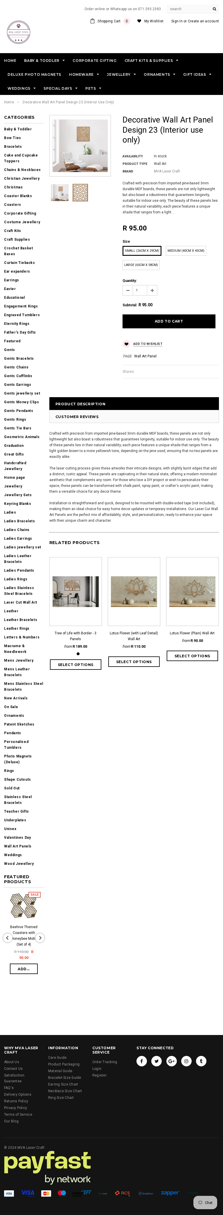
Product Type (135, 164)
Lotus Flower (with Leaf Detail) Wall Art (134, 636)
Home (9, 102)
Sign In (177, 21)
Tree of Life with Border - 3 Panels (75, 636)
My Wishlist (154, 21)
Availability (133, 156)
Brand (128, 171)
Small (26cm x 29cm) (142, 251)
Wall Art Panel (145, 356)
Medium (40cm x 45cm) (186, 251)
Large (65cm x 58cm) (141, 265)
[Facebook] (141, 1061)
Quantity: (130, 281)
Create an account (203, 21)
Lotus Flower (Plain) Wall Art (192, 633)
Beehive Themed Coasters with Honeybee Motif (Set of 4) (23, 935)
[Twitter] (156, 1061)
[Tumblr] (201, 1061)
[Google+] (171, 1061)
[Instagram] (186, 1061)
